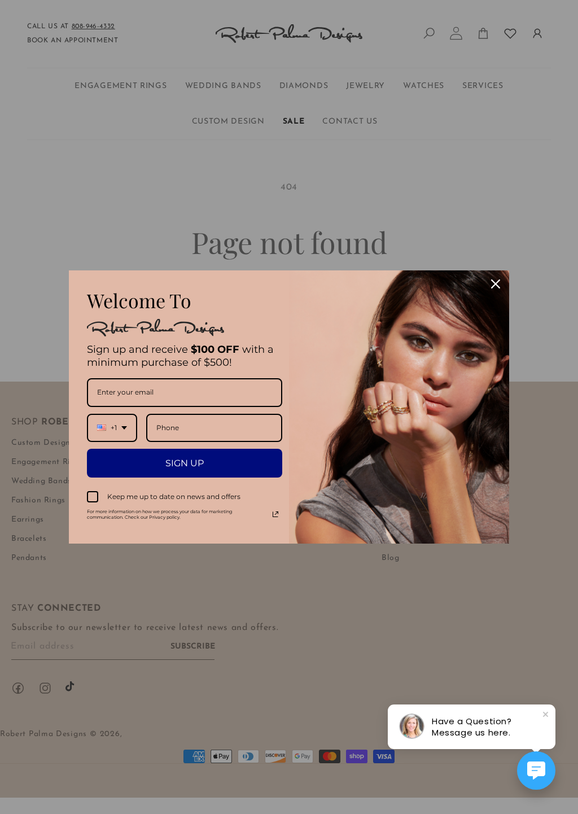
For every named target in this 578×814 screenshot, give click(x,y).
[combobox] (112, 428)
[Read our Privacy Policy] (275, 514)
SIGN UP (184, 463)
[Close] (495, 283)
